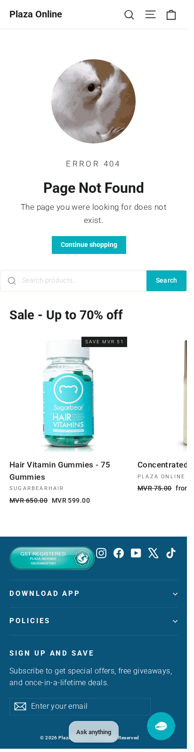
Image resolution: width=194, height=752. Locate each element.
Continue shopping (89, 244)
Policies (29, 621)
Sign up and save (51, 653)
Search (167, 281)
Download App (45, 593)
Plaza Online (35, 14)
